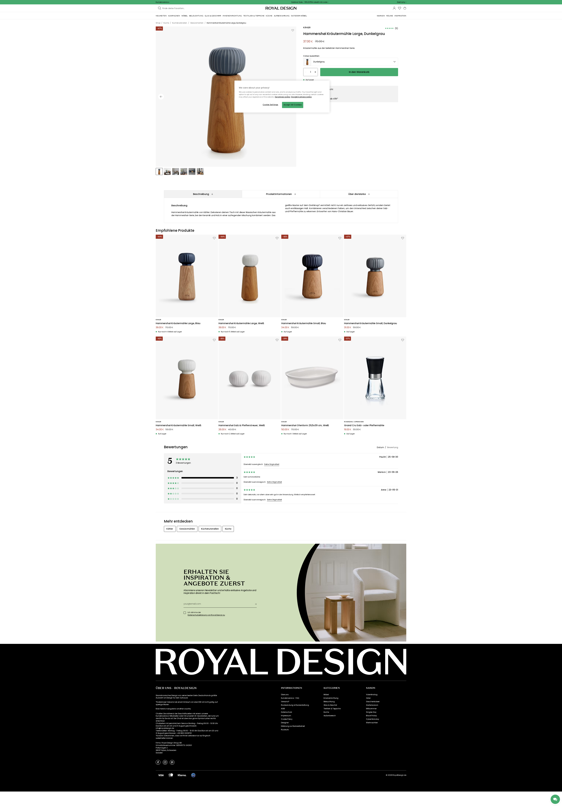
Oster (368, 698)
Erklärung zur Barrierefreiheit (293, 726)
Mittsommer (371, 709)
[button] (401, 2)
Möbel (326, 694)
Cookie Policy (286, 719)
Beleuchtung (329, 701)
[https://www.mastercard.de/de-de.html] (170, 775)
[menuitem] (161, 16)
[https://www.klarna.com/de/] (182, 775)
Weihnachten (372, 723)
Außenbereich (330, 716)
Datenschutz (286, 712)
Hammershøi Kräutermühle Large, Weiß (241, 323)
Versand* (285, 701)
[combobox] (401, 2)
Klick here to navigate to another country (173, 709)
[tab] (203, 194)
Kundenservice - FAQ (290, 698)
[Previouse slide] (161, 97)
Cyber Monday (372, 719)
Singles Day (371, 712)
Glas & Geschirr (330, 705)
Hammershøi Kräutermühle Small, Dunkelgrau (370, 323)
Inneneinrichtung (331, 698)
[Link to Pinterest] (172, 762)
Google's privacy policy (301, 97)
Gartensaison (372, 705)
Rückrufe (285, 730)
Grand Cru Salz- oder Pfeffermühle (364, 425)
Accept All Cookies (293, 105)
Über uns (285, 694)
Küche (326, 712)
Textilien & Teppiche (332, 709)
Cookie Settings (270, 105)
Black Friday (371, 716)
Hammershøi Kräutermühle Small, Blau (303, 323)
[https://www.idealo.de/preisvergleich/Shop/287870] (193, 775)
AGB (283, 709)
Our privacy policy (282, 97)
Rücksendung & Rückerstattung (295, 705)
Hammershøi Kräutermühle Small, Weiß (178, 425)
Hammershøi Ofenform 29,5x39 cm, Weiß (305, 425)
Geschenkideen (373, 701)
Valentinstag (371, 694)
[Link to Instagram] (165, 762)
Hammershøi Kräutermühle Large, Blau (178, 323)
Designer (285, 723)
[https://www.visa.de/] (161, 775)
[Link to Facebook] (158, 762)
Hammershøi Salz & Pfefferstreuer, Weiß (242, 425)
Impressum (286, 716)
